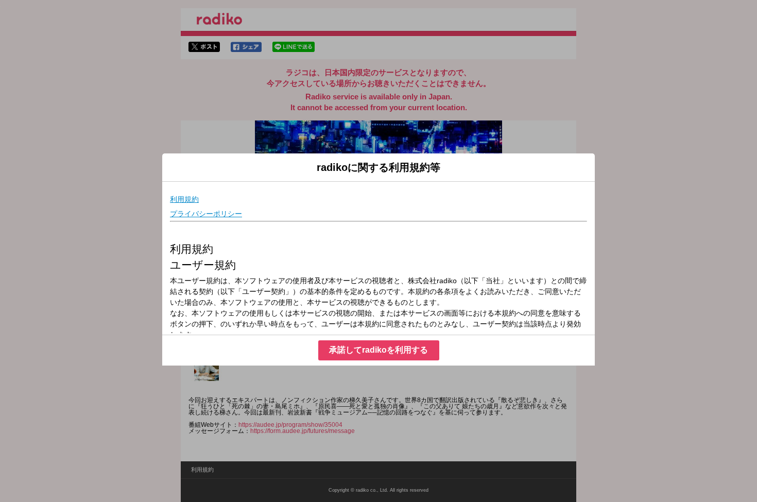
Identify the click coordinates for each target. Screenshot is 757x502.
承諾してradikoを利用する (378, 349)
